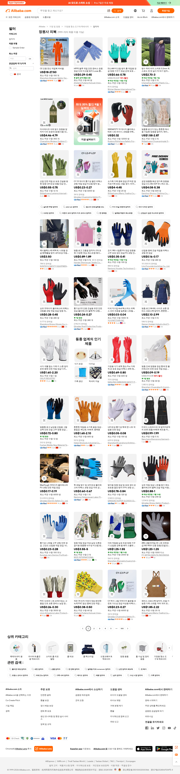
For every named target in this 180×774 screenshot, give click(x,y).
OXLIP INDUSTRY (47, 378)
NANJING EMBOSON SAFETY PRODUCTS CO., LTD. (122, 382)
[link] (176, 747)
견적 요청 (79, 700)
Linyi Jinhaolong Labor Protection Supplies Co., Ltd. (54, 613)
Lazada (90, 761)
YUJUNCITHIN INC (116, 320)
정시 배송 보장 (46, 706)
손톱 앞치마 (55, 669)
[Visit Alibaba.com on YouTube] (169, 728)
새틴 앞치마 (38, 669)
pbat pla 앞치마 (72, 207)
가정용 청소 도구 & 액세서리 (76, 26)
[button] (108, 10)
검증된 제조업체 (82, 695)
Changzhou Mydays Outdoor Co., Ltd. (54, 141)
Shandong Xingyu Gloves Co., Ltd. (54, 324)
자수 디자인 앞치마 (146, 207)
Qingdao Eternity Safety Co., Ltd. (54, 501)
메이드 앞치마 (82, 675)
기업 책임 (10, 706)
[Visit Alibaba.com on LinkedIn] (152, 728)
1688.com (61, 761)
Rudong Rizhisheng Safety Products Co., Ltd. (122, 141)
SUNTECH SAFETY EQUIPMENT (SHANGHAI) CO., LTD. (54, 266)
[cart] (144, 11)
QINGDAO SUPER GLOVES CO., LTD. (122, 501)
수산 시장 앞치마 (136, 675)
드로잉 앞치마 (48, 213)
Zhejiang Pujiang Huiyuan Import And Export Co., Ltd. (88, 83)
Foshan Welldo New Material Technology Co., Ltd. (54, 445)
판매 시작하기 (151, 700)
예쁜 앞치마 (100, 675)
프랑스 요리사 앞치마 (20, 675)
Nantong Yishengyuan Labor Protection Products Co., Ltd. (88, 497)
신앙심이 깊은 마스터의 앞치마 (152, 213)
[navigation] (21, 328)
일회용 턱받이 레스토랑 (123, 213)
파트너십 (149, 716)
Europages (131, 761)
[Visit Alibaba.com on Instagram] (163, 728)
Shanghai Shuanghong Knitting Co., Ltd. (122, 443)
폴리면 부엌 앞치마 (19, 669)
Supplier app (76, 749)
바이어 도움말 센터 (118, 695)
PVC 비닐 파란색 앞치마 (121, 207)
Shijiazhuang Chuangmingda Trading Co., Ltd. (156, 141)
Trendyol (120, 761)
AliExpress (49, 761)
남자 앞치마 (117, 675)
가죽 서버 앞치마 (63, 675)
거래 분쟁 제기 (116, 706)
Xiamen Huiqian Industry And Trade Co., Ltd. (156, 324)
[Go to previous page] (82, 628)
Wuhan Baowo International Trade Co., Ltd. (122, 89)
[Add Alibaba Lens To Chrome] (43, 749)
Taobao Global (101, 761)
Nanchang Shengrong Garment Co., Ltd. (156, 439)
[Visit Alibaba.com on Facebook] (146, 728)
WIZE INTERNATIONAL (84, 557)
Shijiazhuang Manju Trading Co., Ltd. (122, 193)
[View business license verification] (115, 769)
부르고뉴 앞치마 (42, 675)
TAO (112, 761)
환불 (112, 711)
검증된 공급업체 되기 (154, 711)
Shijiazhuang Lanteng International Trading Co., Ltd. (54, 193)
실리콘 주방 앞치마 (50, 207)
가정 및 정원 (54, 26)
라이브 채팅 (115, 700)
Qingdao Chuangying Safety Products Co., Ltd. (88, 197)
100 (122, 628)
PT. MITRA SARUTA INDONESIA (155, 555)
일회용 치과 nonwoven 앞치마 (99, 669)
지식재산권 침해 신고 (119, 716)
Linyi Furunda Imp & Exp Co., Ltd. (156, 266)
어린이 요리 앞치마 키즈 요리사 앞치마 (76, 213)
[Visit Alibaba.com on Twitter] (158, 728)
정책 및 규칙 (45, 724)
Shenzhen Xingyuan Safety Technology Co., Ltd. (54, 78)
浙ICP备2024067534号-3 (162, 770)
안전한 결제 (45, 695)
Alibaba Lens (21, 749)
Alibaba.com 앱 (100, 749)
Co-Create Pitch (13, 700)
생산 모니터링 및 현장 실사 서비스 (54, 717)
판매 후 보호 (45, 711)
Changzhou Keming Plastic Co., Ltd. (156, 83)
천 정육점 (103, 213)
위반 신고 (114, 722)
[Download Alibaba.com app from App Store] (144, 749)
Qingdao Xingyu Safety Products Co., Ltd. (156, 503)
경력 (8, 711)
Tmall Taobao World (76, 761)
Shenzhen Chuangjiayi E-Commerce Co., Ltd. (156, 387)
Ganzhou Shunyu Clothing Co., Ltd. (156, 193)
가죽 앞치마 (155, 675)
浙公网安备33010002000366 (136, 770)
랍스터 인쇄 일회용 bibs (95, 207)
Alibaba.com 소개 (14, 689)
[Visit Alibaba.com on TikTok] (175, 728)
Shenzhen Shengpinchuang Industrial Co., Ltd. (122, 561)
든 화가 (144, 669)
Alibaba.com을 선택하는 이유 (18, 695)
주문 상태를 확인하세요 (155, 706)
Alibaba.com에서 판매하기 (156, 695)
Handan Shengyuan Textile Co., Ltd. (88, 262)
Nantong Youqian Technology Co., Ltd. (122, 268)
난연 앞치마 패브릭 (126, 669)
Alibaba (42, 26)
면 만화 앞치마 (73, 669)
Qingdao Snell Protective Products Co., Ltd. (88, 326)
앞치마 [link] (96, 26)
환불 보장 (44, 700)
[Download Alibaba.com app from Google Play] (164, 749)
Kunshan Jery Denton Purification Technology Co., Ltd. (54, 555)
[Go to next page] (127, 628)
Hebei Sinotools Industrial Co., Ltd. (88, 443)
